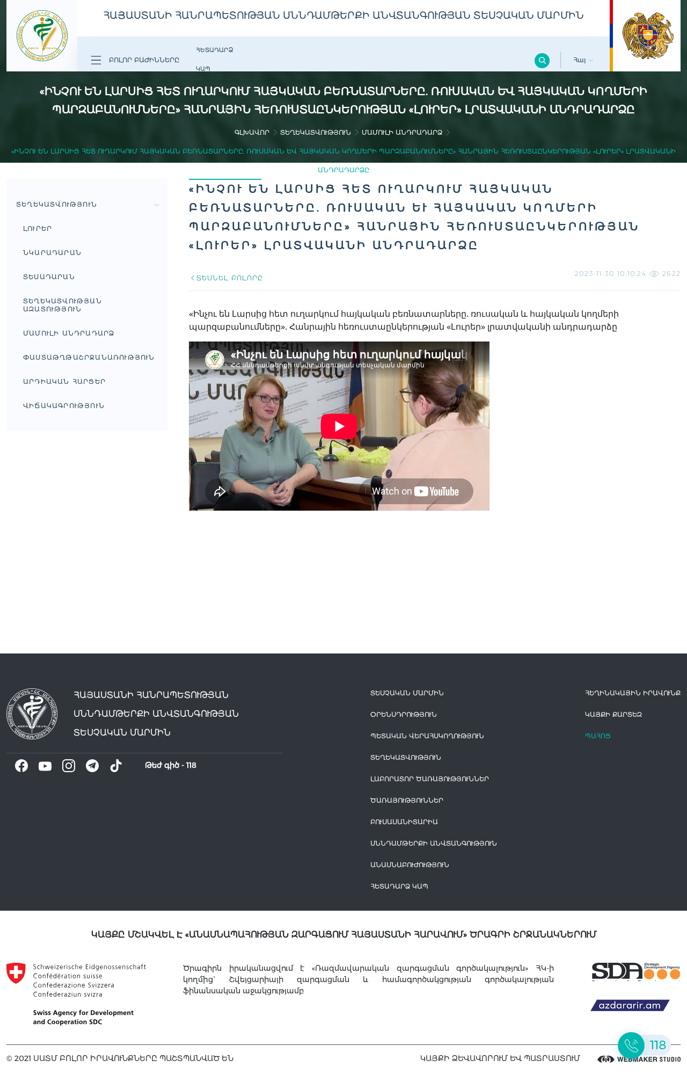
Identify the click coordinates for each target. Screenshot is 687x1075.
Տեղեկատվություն (315, 132)
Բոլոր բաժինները (143, 60)
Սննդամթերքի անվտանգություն (433, 843)
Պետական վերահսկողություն (427, 736)
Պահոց (598, 736)
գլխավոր (252, 132)
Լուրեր (37, 228)
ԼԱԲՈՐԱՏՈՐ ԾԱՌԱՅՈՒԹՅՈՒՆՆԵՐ (429, 779)
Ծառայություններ (406, 800)
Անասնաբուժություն (409, 865)
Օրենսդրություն (403, 714)
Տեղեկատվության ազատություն (62, 305)
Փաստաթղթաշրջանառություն (89, 357)
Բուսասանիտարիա (404, 822)
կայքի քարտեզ (613, 714)
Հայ (580, 60)
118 (191, 765)
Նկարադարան (52, 253)
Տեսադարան (49, 277)
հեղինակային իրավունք (633, 693)
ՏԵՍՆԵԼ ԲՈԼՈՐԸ (229, 278)
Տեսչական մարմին (407, 693)
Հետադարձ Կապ (214, 59)
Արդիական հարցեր (64, 381)
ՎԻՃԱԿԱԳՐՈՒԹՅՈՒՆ (64, 406)
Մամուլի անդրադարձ (402, 132)
